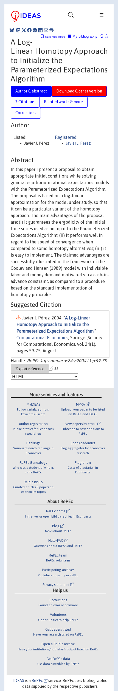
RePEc (38, 680)
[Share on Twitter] (24, 30)
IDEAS (18, 680)
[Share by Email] (46, 30)
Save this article (55, 36)
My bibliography (84, 36)
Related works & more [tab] (63, 102)
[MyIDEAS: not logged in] (103, 36)
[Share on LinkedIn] (40, 30)
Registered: (66, 137)
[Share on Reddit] (35, 30)
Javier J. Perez (78, 143)
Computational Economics (42, 337)
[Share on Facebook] (29, 30)
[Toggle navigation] (70, 16)
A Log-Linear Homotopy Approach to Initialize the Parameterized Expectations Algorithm (55, 324)
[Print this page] (51, 30)
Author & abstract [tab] (31, 91)
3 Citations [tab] (25, 102)
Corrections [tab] (25, 113)
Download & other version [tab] (79, 91)
